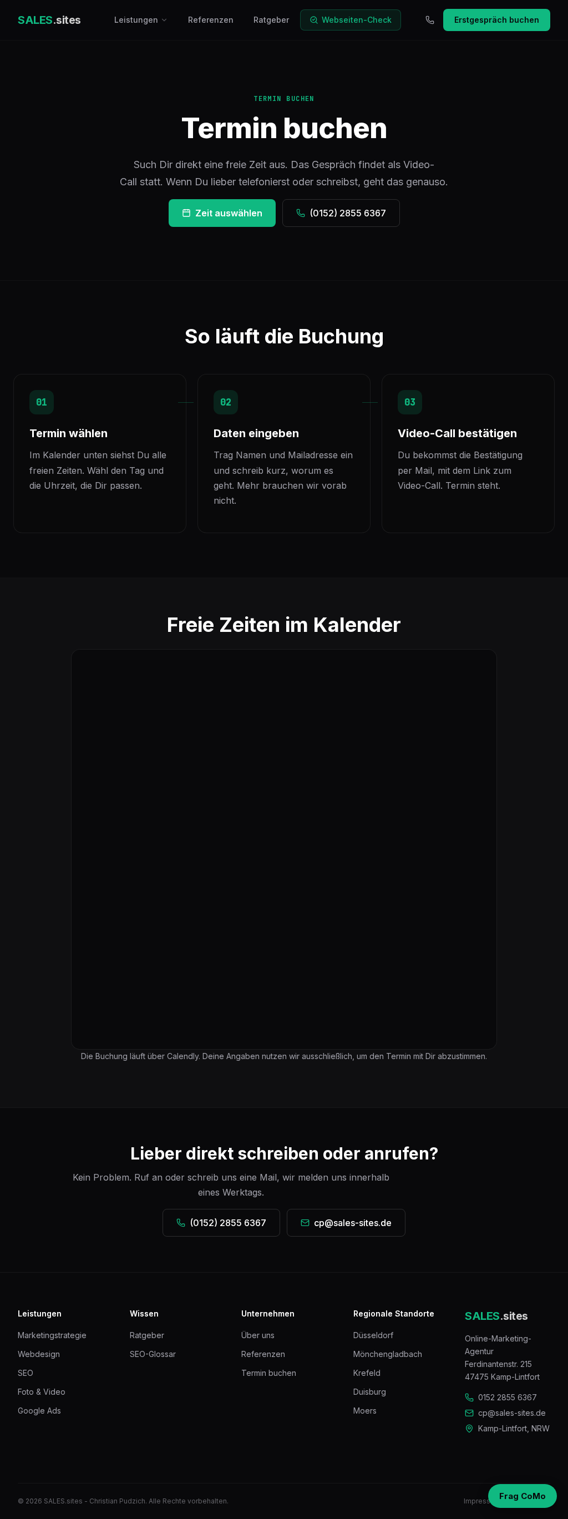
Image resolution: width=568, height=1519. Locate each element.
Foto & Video (41, 1391)
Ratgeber (271, 19)
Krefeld (367, 1373)
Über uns (258, 1335)
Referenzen (211, 19)
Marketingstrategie (52, 1335)
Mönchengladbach (387, 1354)
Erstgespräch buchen (496, 19)
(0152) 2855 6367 (348, 213)
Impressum (482, 1501)
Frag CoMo (522, 1496)
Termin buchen (268, 1373)
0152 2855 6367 (507, 1397)
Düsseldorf (373, 1335)
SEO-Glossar (153, 1354)
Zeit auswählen (228, 213)
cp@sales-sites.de (353, 1222)
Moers (365, 1410)
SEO (25, 1373)
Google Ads (39, 1410)
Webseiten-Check (357, 19)
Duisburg (369, 1391)
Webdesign (39, 1354)
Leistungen (136, 19)
